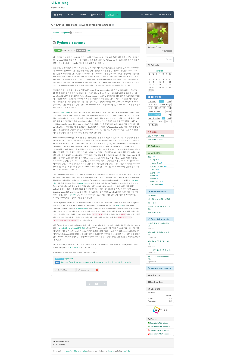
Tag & (112, 15)
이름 (169, 108)
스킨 (161, 101)
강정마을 (161, 121)
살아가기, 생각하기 (158, 166)
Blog (59, 14)
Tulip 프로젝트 (81, 208)
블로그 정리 (153, 104)
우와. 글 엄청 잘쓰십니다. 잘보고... (158, 224)
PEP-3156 (119, 205)
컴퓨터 (89, 50)
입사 (169, 101)
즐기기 (155, 169)
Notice (83, 14)
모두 (151, 157)
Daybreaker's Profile (155, 139)
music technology (155, 111)
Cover (71, 14)
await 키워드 (84, 183)
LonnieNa (126, 351)
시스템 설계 (152, 195)
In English (154, 160)
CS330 (162, 108)
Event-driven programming (79, 262)
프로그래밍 (127, 262)
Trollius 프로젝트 (74, 247)
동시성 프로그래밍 (115, 262)
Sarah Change (165, 104)
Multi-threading (95, 262)
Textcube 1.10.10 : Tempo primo (75, 351)
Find (169, 59)
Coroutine (65, 112)
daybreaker (68, 258)
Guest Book (97, 14)
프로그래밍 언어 (154, 114)
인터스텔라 (152, 202)
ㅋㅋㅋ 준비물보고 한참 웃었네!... (159, 250)
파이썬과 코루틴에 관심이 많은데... (159, 242)
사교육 (168, 121)
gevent (72, 194)
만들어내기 (155, 172)
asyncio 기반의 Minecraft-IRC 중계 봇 (73, 228)
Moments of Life (157, 181)
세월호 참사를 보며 (154, 212)
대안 (156, 108)
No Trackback (62, 270)
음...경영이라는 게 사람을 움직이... (158, 257)
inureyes (111, 351)
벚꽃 (150, 108)
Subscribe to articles (159, 323)
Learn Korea (157, 163)
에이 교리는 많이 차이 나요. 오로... (158, 233)
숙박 (169, 114)
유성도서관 (153, 125)
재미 (169, 118)
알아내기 (154, 178)
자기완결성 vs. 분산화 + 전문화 (159, 199)
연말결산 (152, 121)
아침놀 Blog (60, 2)
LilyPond (152, 101)
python (104, 262)
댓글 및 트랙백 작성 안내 (156, 135)
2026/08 (160, 70)
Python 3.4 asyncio (61, 32)
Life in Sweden (156, 184)
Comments (84, 270)
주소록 (168, 111)
